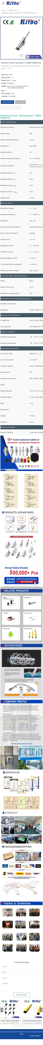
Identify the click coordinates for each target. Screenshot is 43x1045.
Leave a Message (21, 995)
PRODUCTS (13, 10)
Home (3, 10)
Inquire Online (7, 102)
